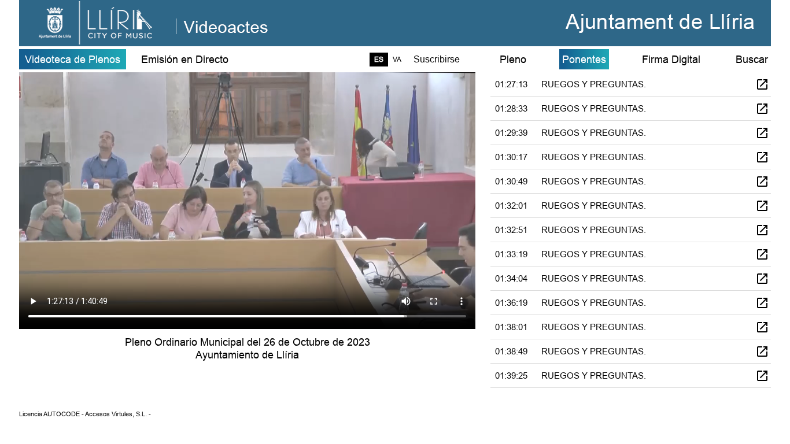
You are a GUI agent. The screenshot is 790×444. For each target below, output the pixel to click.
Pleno (513, 59)
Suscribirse (437, 59)
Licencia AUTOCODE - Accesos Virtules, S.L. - (85, 414)
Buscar (752, 59)
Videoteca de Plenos (72, 59)
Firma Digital (671, 59)
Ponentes (584, 59)
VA (397, 59)
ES (378, 59)
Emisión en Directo (184, 59)
